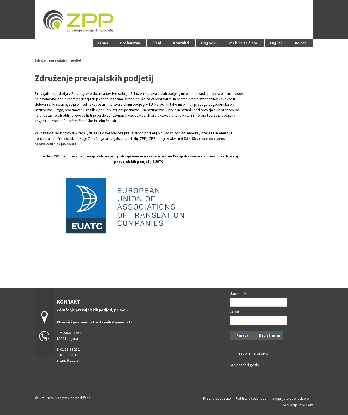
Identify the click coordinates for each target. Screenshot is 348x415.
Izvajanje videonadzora (290, 398)
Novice (301, 42)
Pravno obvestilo (217, 398)
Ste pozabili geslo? (245, 364)
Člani (156, 42)
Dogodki (209, 42)
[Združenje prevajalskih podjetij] (174, 18)
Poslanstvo (130, 42)
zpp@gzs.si (69, 360)
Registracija (269, 335)
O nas (103, 42)
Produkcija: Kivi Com (297, 404)
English (276, 42)
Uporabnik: (238, 293)
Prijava (242, 335)
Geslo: (235, 311)
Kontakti (181, 42)
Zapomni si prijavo (253, 353)
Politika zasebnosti (251, 398)
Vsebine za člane (243, 42)
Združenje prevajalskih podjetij (59, 60)
